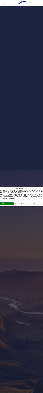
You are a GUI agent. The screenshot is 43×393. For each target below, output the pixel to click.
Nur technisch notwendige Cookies (21, 203)
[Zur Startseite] (22, 3)
